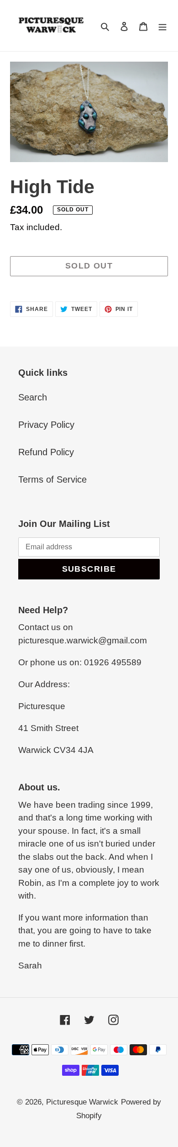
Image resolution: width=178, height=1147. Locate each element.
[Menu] (162, 25)
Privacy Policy (46, 425)
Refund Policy (46, 452)
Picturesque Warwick (82, 1102)
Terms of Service (52, 479)
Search (32, 397)
